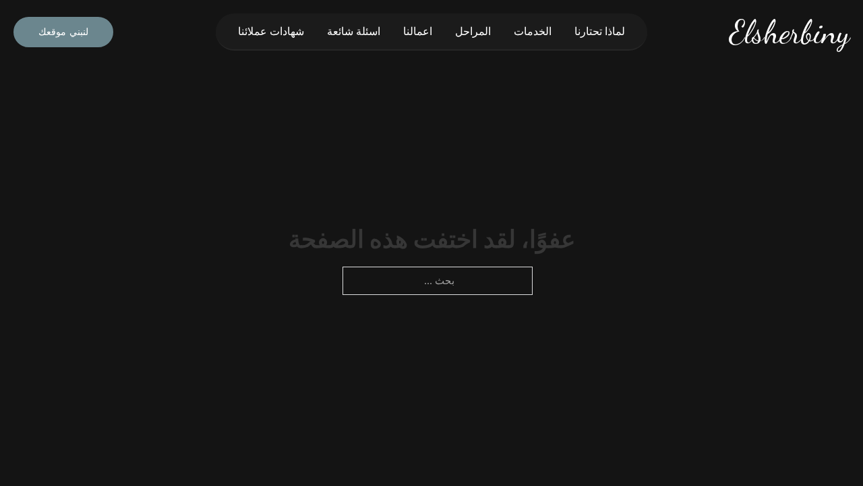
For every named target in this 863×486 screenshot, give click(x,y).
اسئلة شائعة (353, 31)
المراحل (473, 31)
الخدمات (533, 31)
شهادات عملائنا (271, 31)
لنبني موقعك (63, 31)
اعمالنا (417, 31)
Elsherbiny (790, 32)
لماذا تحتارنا (599, 31)
